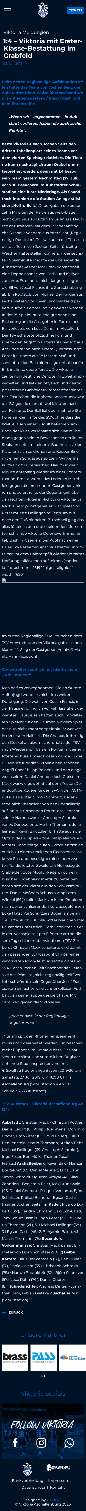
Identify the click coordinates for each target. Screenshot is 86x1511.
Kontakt (57, 1487)
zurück (16, 1312)
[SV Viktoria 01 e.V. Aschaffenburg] (43, 10)
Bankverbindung (27, 1480)
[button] (42, 1376)
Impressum (58, 1480)
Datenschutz (33, 1487)
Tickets (75, 10)
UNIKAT (54, 1500)
